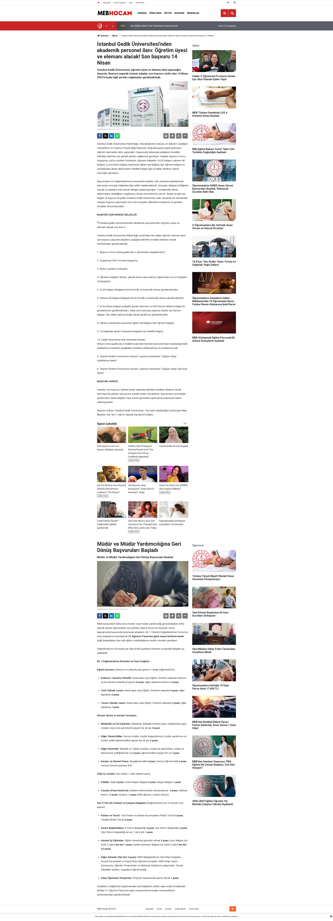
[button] (172, 135)
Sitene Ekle (140, 3)
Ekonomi (179, 13)
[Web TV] (228, 2)
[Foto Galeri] (234, 2)
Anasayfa (104, 36)
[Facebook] (99, 135)
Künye (159, 909)
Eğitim (168, 13)
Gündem (142, 13)
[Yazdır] (166, 135)
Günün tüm (227, 26)
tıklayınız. (234, 916)
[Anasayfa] (98, 3)
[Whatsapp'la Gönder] (117, 135)
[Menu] (224, 13)
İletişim (168, 909)
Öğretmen (155, 13)
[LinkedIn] (111, 135)
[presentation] (106, 25)
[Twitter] (105, 135)
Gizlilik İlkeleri (180, 909)
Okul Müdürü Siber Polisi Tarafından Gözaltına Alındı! (154, 26)
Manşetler (107, 3)
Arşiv (131, 3)
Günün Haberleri (120, 3)
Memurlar (193, 13)
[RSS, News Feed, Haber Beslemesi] (232, 908)
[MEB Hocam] (114, 13)
